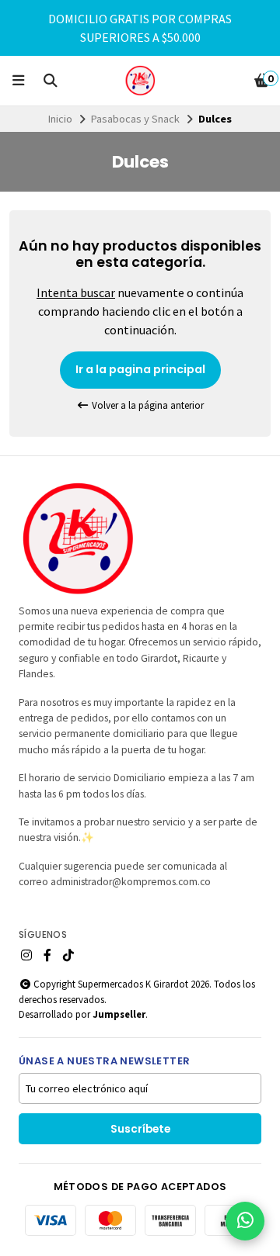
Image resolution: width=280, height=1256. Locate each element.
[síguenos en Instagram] (26, 955)
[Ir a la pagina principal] (140, 80)
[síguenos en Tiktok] (68, 955)
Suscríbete (140, 1129)
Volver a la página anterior (146, 405)
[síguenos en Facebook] (47, 955)
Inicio (60, 119)
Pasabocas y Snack (135, 119)
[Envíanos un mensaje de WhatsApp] (245, 1221)
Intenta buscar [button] (76, 292)
